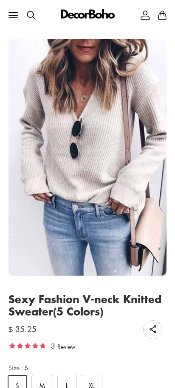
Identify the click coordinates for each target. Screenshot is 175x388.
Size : (18, 368)
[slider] (27, 345)
